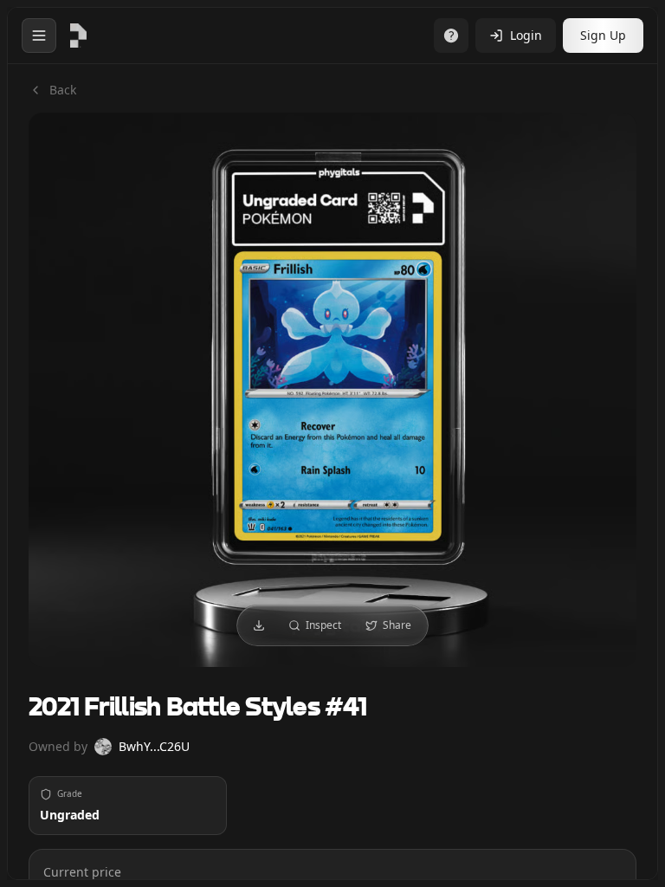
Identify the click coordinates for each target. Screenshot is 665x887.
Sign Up (603, 35)
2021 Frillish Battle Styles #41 (197, 709)
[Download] (258, 625)
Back (62, 89)
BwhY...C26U (154, 746)
